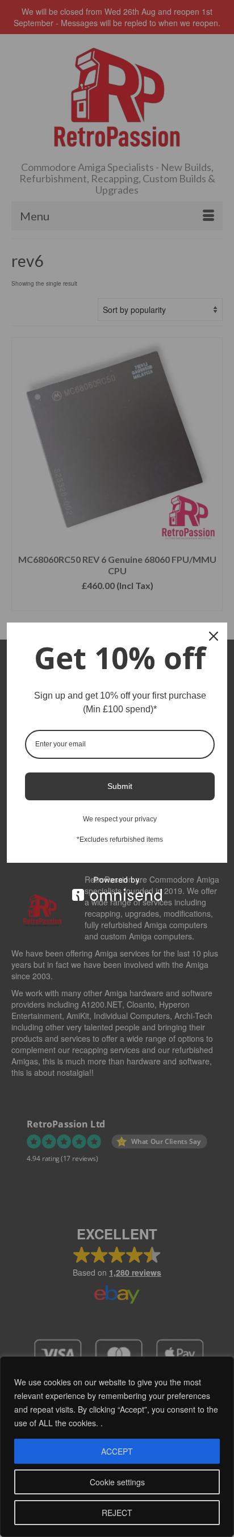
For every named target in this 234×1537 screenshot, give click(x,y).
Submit (119, 786)
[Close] (213, 636)
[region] (117, 1446)
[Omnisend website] (117, 888)
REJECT (117, 1512)
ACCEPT (117, 1451)
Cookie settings (117, 1482)
